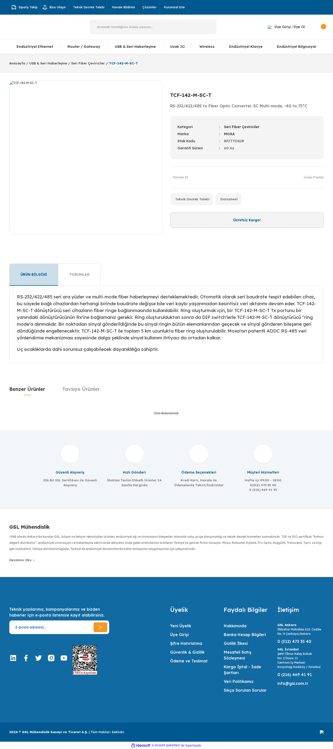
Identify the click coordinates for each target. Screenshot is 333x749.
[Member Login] (270, 27)
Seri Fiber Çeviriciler (241, 127)
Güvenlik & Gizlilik (187, 652)
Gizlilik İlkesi (236, 643)
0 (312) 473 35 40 (294, 641)
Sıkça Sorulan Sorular (245, 690)
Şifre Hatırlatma (186, 643)
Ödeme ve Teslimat (189, 660)
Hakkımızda (235, 625)
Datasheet (229, 199)
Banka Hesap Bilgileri (245, 634)
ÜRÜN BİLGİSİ (33, 274)
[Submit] (100, 627)
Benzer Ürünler (27, 389)
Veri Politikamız (239, 681)
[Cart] (318, 27)
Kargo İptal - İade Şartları (242, 669)
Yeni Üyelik (180, 625)
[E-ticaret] (166, 745)
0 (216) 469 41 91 (294, 674)
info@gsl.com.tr (292, 683)
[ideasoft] (141, 745)
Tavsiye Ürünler (81, 389)
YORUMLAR (79, 274)
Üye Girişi (282, 27)
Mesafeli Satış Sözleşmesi (237, 655)
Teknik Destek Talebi (192, 199)
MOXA (229, 134)
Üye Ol (299, 27)
